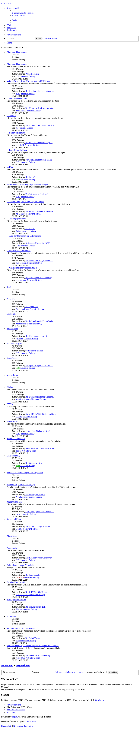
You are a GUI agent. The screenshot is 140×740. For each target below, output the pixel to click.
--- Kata (10, 167)
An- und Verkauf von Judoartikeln (21, 628)
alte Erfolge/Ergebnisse (35, 494)
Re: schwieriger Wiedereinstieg (38, 277)
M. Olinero (20, 214)
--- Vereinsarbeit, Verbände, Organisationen (25, 201)
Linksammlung (13, 456)
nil (17, 128)
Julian (18, 231)
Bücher (10, 387)
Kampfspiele (12, 358)
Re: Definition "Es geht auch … (39, 260)
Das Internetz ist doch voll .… (38, 194)
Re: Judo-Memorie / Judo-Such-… (40, 321)
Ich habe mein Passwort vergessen (70, 672)
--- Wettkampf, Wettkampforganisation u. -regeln (27, 184)
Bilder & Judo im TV (16, 438)
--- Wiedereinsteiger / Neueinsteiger (22, 268)
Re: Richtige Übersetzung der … (39, 91)
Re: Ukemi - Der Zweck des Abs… (40, 125)
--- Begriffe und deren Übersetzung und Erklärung (28, 81)
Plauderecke (12, 548)
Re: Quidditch (31, 306)
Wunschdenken (32, 74)
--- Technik (11, 115)
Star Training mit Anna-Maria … (39, 511)
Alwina (19, 609)
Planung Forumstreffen (16, 599)
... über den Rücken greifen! (37, 431)
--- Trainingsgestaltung (16, 219)
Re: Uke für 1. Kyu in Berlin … (39, 526)
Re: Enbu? (30, 177)
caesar (18, 451)
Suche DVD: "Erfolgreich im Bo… (40, 414)
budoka (19, 416)
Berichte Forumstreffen (17, 582)
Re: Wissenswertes (33, 463)
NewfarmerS (21, 497)
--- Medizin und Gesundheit (18, 250)
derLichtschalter (23, 594)
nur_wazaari (21, 263)
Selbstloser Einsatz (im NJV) (37, 243)
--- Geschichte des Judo (17, 98)
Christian (20, 577)
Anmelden (7, 665)
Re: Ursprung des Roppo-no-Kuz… (40, 108)
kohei (18, 640)
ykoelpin (19, 338)
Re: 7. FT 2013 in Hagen (36, 592)
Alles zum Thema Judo (17, 52)
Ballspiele (11, 299)
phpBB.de (31, 721)
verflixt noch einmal (34, 351)
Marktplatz (11, 616)
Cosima (19, 529)
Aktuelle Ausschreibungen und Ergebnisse (25, 472)
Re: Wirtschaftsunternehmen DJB (39, 211)
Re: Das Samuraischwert (36, 336)
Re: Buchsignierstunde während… (40, 397)
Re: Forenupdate (32, 575)
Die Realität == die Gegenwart (38, 558)
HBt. (18, 76)
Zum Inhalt (6, 3)
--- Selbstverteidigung (16, 133)
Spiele (9, 287)
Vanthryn (99, 700)
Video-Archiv (12, 421)
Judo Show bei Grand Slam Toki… (40, 448)
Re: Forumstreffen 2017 (35, 607)
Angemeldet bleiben (95, 672)
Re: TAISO (30, 228)
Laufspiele (11, 314)
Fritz (18, 179)
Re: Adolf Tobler (32, 638)
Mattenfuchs (21, 324)
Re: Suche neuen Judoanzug (37, 655)
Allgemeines (12, 536)
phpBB (15, 717)
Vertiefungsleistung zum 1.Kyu (38, 160)
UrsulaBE (20, 145)
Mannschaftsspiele (14, 343)
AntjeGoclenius (22, 309)
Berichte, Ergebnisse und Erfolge (21, 484)
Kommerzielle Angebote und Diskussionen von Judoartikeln (33, 645)
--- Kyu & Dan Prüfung (17, 150)
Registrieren (23, 665)
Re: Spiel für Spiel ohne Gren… (39, 365)
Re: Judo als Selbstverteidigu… (38, 142)
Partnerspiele (12, 328)
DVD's (10, 404)
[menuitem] (22, 13)
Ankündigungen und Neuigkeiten (21, 565)
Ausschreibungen (14, 502)
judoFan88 (20, 658)
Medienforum (12, 375)
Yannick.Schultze (23, 399)
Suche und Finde (14, 519)
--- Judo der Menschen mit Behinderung (24, 236)
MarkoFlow (21, 111)
